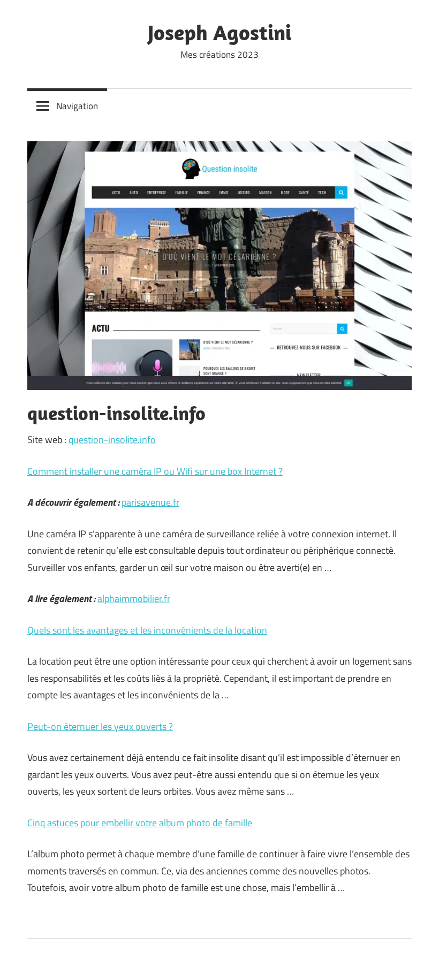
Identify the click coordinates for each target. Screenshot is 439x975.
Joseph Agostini (219, 32)
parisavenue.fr (150, 502)
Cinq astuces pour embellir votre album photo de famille (139, 823)
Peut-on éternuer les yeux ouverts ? (100, 726)
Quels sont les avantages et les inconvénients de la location (147, 630)
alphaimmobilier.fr (133, 598)
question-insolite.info (112, 439)
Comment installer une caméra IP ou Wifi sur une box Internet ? (155, 471)
